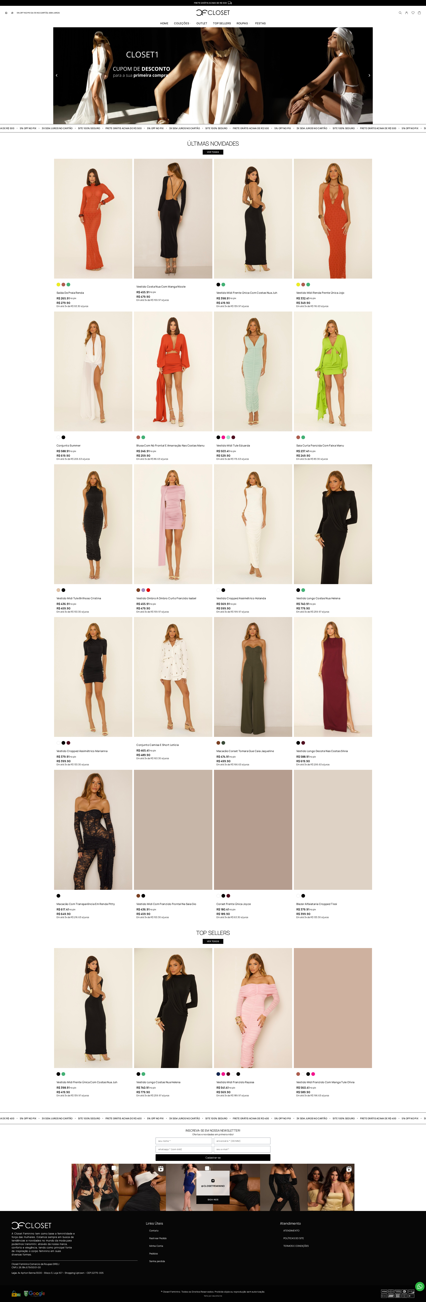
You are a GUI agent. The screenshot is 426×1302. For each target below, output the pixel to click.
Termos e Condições (296, 1245)
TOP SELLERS (222, 23)
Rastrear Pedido (158, 1238)
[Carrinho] (419, 13)
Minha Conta (156, 1245)
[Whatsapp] (12, 12)
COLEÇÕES (181, 23)
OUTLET (202, 23)
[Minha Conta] (406, 12)
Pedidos (153, 1253)
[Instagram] (6, 12)
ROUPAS (242, 23)
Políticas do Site (293, 1238)
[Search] (400, 12)
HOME (164, 23)
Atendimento (291, 1230)
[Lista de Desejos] (413, 13)
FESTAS (260, 23)
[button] (56, 75)
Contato (153, 1230)
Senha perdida (157, 1261)
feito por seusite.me (213, 1296)
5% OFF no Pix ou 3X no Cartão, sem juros (38, 12)
